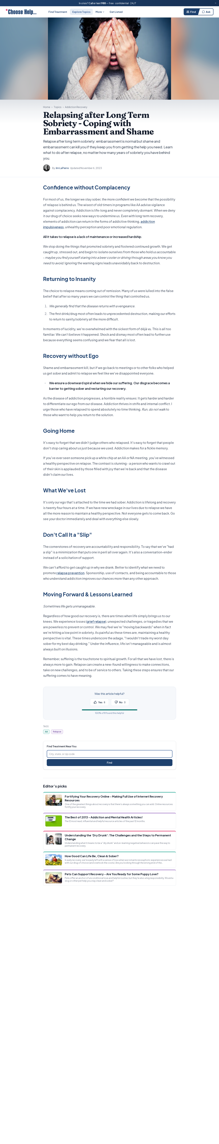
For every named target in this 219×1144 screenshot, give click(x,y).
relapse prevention (70, 573)
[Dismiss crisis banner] (215, 3)
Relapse (57, 731)
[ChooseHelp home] (21, 12)
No (122, 702)
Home (46, 106)
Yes (101, 702)
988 (103, 3)
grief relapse (96, 621)
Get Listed (116, 11)
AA (46, 731)
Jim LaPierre (62, 167)
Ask (208, 11)
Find (193, 11)
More (99, 11)
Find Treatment (57, 11)
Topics (57, 106)
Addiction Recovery (76, 106)
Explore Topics (81, 11)
